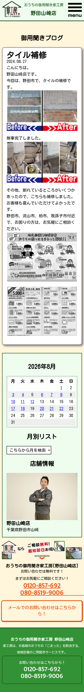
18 (23, 408)
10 (13, 402)
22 (61, 408)
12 (32, 402)
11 (23, 402)
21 (52, 408)
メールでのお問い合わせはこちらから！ (42, 610)
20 (42, 408)
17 (13, 408)
